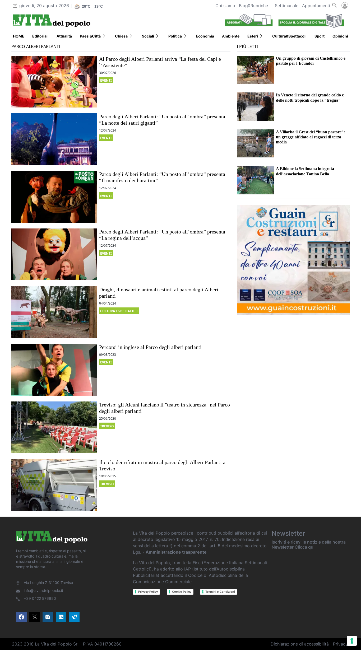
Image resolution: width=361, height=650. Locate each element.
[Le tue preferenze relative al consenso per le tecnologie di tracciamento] (352, 641)
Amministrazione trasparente (176, 552)
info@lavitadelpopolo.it (43, 590)
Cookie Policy (181, 591)
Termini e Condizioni (220, 591)
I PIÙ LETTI (247, 46)
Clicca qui (304, 547)
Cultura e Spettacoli (119, 311)
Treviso (107, 426)
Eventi (106, 80)
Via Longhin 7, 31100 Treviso (48, 582)
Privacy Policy (148, 591)
